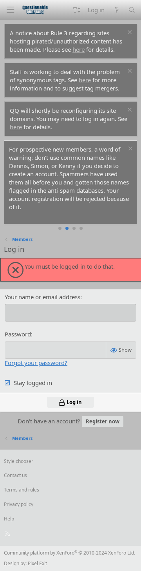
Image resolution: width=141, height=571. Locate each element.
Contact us (15, 475)
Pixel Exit (37, 563)
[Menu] (10, 10)
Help (9, 518)
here (78, 49)
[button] (76, 10)
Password (18, 334)
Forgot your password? (36, 363)
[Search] (131, 10)
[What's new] (116, 10)
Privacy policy (18, 504)
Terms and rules (21, 489)
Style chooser (18, 461)
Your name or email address (42, 297)
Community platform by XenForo (69, 552)
